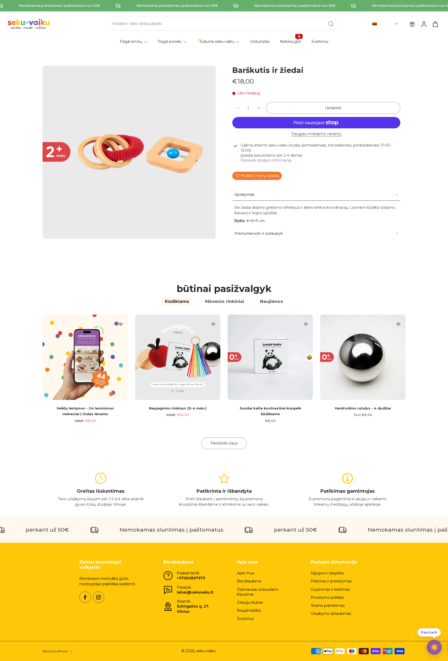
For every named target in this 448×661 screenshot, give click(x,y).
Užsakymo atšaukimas (331, 613)
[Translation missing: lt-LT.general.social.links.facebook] (85, 597)
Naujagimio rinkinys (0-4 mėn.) (178, 408)
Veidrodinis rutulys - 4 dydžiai (363, 408)
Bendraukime (249, 581)
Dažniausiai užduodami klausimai (257, 592)
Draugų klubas (250, 602)
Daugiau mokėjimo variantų (316, 134)
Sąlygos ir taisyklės (327, 573)
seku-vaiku (205, 651)
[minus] (238, 108)
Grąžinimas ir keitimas (330, 589)
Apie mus (245, 573)
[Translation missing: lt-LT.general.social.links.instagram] (98, 597)
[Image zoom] (129, 152)
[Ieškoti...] (330, 23)
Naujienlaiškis (249, 610)
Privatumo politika (327, 597)
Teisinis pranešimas (328, 605)
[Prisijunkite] (423, 24)
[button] (385, 23)
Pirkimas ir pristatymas (331, 581)
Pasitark (429, 632)
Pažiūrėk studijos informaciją (266, 160)
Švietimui (245, 618)
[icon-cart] (435, 24)
